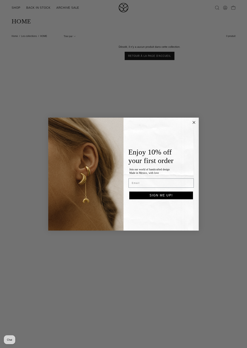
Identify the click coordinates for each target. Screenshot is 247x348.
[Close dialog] (194, 122)
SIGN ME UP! (161, 195)
